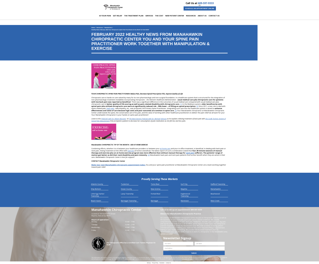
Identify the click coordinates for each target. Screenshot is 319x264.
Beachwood (215, 194)
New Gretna (155, 189)
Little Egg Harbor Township (97, 195)
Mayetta (184, 189)
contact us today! (166, 234)
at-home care (165, 148)
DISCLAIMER (128, 259)
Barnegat (154, 201)
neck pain (190, 153)
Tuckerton (125, 184)
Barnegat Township (128, 201)
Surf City (184, 184)
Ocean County (126, 189)
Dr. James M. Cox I (187, 259)
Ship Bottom (96, 189)
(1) (181, 104)
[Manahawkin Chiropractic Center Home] (113, 7)
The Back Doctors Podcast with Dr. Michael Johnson (148, 119)
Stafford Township (218, 184)
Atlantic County (97, 184)
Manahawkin (216, 189)
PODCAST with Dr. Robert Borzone (113, 119)
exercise (131, 151)
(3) (176, 110)
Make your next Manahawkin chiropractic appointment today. (118, 165)
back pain (110, 108)
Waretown (185, 201)
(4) (149, 155)
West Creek (215, 201)
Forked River (155, 194)
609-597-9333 (206, 3)
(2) (197, 106)
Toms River (155, 184)
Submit (194, 253)
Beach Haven (96, 201)
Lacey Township (127, 194)
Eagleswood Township (185, 195)
